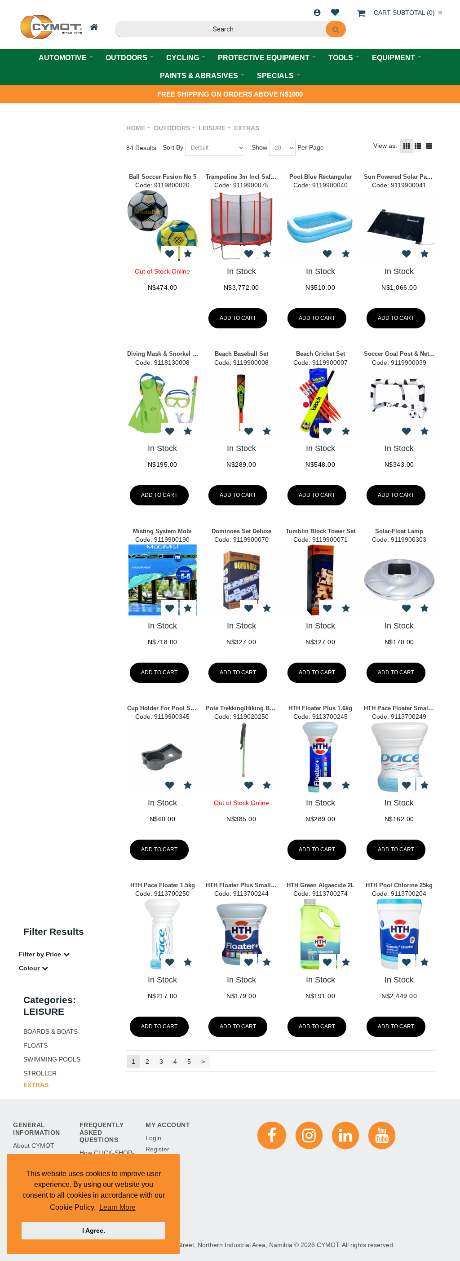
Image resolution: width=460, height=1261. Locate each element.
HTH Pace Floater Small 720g (404, 708)
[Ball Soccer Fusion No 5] (162, 225)
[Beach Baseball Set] (241, 402)
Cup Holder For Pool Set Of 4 (167, 708)
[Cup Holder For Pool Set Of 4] (162, 756)
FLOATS (35, 1045)
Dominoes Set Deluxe (241, 531)
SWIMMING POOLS (51, 1059)
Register (157, 1149)
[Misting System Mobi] (162, 579)
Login (317, 12)
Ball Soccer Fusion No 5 (162, 176)
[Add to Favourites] (188, 254)
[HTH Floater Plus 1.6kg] (320, 756)
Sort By (173, 147)
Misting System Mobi (162, 531)
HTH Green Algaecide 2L (320, 885)
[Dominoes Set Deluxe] (241, 579)
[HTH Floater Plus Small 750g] (241, 933)
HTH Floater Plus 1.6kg (320, 708)
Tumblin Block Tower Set (320, 531)
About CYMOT (33, 1145)
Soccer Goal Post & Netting (402, 353)
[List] (418, 146)
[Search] (336, 29)
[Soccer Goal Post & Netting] (399, 402)
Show (259, 147)
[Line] (429, 146)
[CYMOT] (50, 26)
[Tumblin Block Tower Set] (320, 579)
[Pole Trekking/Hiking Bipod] (241, 756)
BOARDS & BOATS (50, 1031)
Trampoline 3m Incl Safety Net (247, 176)
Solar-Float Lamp (399, 531)
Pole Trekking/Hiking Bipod (244, 708)
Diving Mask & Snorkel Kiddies (170, 353)
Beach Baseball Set (241, 353)
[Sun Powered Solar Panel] (399, 225)
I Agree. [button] (93, 1230)
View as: (385, 145)
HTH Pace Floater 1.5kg (162, 885)
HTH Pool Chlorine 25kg (399, 885)
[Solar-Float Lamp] (399, 579)
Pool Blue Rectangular (320, 176)
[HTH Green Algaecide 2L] (320, 933)
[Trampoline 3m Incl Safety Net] (241, 225)
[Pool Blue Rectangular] (320, 225)
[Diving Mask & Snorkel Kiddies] (162, 402)
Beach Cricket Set (320, 353)
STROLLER (40, 1073)
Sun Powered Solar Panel (399, 176)
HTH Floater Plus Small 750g (246, 885)
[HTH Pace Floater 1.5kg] (162, 933)
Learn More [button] (117, 1207)
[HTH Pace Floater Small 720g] (399, 756)
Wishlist (335, 12)
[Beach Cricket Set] (320, 402)
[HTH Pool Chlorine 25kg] (399, 933)
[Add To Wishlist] (169, 254)
